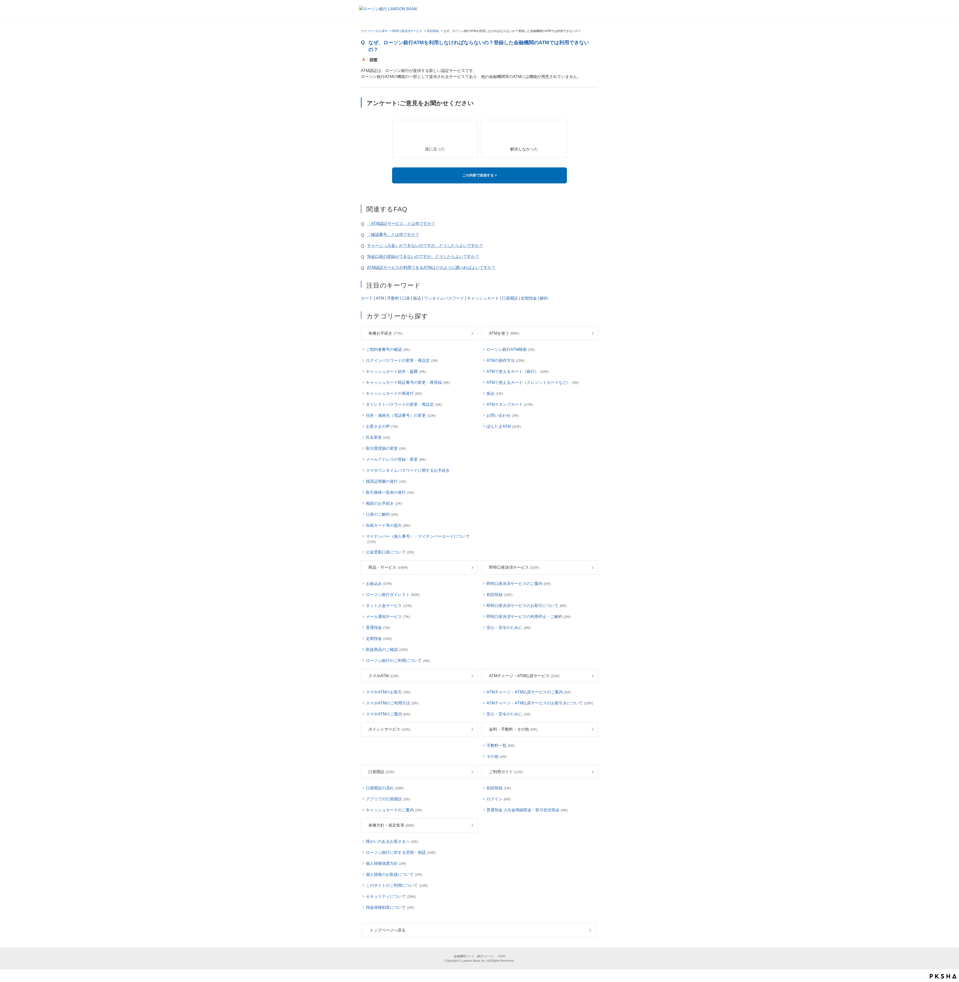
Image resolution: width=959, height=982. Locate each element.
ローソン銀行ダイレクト (393, 594)
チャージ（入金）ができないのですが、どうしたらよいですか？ (425, 245)
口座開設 (510, 298)
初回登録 (433, 31)
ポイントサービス (389, 729)
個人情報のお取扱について (394, 874)
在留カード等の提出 (388, 525)
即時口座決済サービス (407, 31)
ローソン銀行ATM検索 (510, 349)
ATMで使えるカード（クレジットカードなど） (532, 382)
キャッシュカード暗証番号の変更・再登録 (408, 382)
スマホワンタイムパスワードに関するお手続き (408, 470)
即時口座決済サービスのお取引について (526, 605)
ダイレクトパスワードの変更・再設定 (404, 404)
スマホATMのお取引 (388, 692)
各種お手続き (385, 333)
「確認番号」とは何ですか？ (393, 234)
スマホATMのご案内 (388, 714)
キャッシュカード (483, 298)
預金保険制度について (390, 907)
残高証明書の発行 (386, 481)
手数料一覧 (500, 745)
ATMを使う (504, 333)
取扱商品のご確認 (387, 649)
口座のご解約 (382, 514)
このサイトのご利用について (397, 885)
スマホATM (383, 676)
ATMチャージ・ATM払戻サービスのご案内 (528, 692)
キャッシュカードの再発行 (394, 393)
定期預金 (529, 298)
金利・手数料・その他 (513, 729)
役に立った (435, 149)
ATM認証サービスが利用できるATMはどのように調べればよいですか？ (431, 267)
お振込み (379, 583)
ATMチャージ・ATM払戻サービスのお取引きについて (539, 703)
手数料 (393, 298)
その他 (496, 756)
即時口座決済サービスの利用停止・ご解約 (528, 616)
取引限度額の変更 (386, 448)
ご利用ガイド (506, 772)
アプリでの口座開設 (388, 799)
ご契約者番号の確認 (388, 349)
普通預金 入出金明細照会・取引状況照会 (527, 810)
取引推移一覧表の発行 (390, 492)
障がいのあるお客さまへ (392, 841)
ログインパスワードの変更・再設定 (402, 360)
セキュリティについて (391, 896)
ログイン (498, 799)
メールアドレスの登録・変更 (396, 459)
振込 (417, 298)
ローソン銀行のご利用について (398, 660)
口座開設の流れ (385, 788)
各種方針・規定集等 (391, 825)
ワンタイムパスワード (444, 298)
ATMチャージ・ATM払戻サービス (524, 676)
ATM (380, 298)
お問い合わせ (502, 415)
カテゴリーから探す (374, 31)
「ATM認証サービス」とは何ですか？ (401, 223)
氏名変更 (378, 437)
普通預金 (378, 627)
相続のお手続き (384, 503)
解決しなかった (524, 149)
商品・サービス (388, 567)
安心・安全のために (508, 627)
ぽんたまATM (503, 426)
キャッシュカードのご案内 (394, 810)
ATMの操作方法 (505, 360)
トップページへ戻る (388, 930)
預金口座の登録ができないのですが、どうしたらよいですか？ (423, 256)
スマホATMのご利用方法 (392, 703)
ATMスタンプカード (509, 404)
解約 (544, 298)
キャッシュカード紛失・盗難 (396, 371)
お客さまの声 (382, 426)
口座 (406, 298)
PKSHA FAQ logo (943, 976)
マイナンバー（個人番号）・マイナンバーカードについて (418, 539)
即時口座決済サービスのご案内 (518, 583)
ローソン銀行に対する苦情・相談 (401, 852)
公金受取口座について (390, 552)
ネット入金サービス (389, 605)
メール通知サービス (388, 616)
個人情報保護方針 (386, 863)
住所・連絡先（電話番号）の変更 (401, 415)
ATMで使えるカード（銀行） (517, 371)
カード (367, 298)
